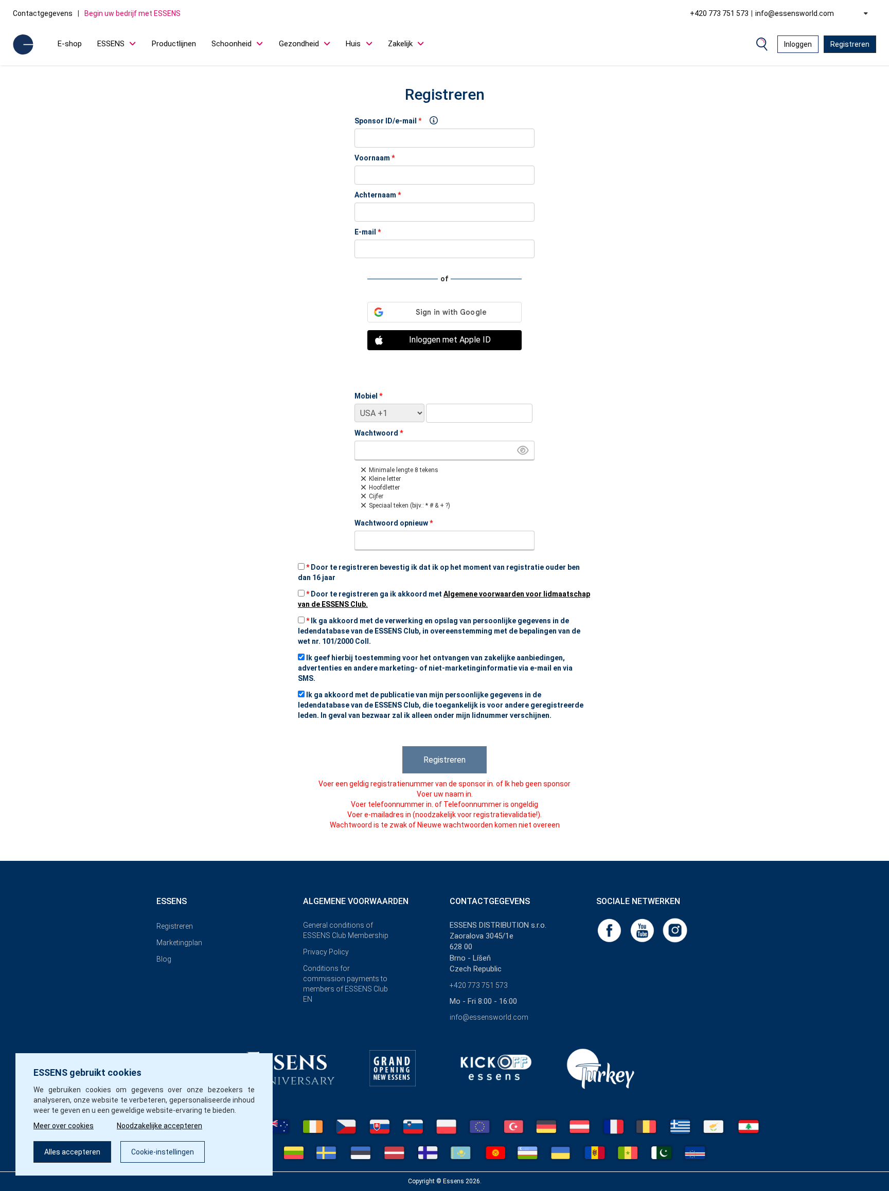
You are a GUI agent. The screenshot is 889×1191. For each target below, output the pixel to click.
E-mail (367, 232)
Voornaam (374, 158)
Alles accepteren (72, 1152)
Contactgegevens (43, 13)
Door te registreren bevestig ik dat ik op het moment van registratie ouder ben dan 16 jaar (439, 572)
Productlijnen (174, 43)
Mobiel (368, 396)
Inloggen (798, 44)
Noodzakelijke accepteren (159, 1126)
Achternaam (377, 195)
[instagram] (675, 929)
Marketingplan (179, 943)
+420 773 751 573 (719, 13)
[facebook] (610, 929)
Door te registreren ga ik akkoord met (444, 599)
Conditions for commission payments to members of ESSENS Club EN (345, 983)
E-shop (70, 43)
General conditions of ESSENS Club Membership (345, 930)
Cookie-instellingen (162, 1152)
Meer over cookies (63, 1126)
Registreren (849, 44)
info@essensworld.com (794, 13)
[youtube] (643, 929)
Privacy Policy (326, 952)
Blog (163, 959)
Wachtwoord (378, 433)
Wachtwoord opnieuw (393, 523)
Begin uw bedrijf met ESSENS (132, 13)
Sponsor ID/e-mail (385, 121)
